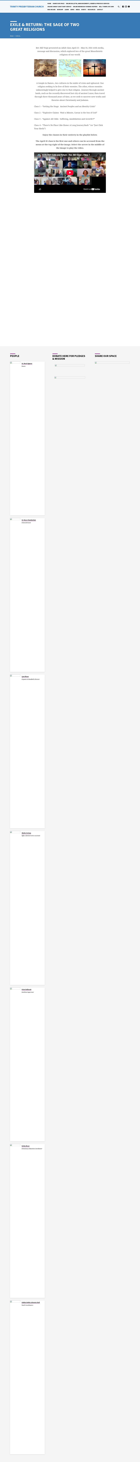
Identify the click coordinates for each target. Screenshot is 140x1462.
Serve (72, 9)
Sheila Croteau (26, 833)
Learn (67, 9)
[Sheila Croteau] (15, 908)
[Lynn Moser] (15, 751)
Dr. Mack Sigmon (27, 363)
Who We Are (51, 9)
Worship (60, 9)
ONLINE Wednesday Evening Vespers (85, 6)
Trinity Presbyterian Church (27, 6)
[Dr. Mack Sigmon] (15, 438)
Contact (100, 9)
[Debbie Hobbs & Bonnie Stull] (15, 1377)
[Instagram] (126, 6)
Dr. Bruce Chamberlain (29, 520)
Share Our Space (58, 3)
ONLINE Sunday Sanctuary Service (59, 6)
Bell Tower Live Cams (106, 6)
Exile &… (18, 36)
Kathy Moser (26, 1146)
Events (83, 9)
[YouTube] (129, 6)
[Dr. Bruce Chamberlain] (15, 595)
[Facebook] (123, 6)
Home (49, 3)
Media (78, 9)
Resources (91, 9)
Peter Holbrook (26, 989)
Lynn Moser (25, 676)
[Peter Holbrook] (15, 1064)
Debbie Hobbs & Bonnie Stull (31, 1302)
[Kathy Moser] (15, 1221)
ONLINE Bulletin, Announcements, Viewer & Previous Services (87, 3)
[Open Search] (119, 6)
